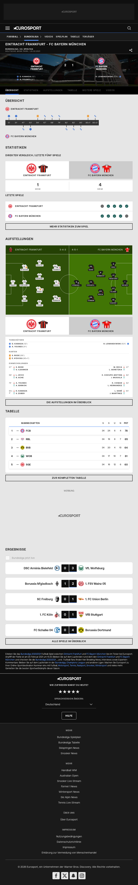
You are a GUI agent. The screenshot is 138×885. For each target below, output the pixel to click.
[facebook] (56, 875)
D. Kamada (25, 77)
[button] (7, 28)
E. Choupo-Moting (112, 375)
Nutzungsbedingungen (69, 836)
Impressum (69, 847)
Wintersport (101, 665)
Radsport (81, 665)
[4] (73, 691)
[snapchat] (73, 875)
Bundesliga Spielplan (69, 737)
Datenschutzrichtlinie (69, 841)
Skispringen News (69, 747)
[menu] (129, 28)
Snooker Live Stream (69, 781)
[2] (65, 691)
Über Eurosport (69, 819)
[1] (60, 691)
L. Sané (118, 391)
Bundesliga (60, 662)
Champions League (75, 662)
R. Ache (20, 378)
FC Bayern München (110, 249)
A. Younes (25, 79)
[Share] (131, 50)
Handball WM (69, 770)
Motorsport (63, 665)
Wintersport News (69, 791)
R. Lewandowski (104, 77)
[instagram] (82, 875)
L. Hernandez (115, 385)
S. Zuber (20, 393)
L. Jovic (20, 375)
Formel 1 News (69, 786)
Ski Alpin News (69, 797)
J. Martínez (116, 393)
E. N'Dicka (17, 358)
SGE (28, 464)
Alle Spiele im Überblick (69, 641)
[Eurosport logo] (27, 28)
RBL (28, 439)
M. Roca (118, 367)
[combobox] (69, 704)
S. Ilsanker (22, 370)
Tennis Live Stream (69, 802)
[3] (69, 691)
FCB (28, 430)
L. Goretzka (115, 370)
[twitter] (64, 875)
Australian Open (69, 775)
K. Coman (117, 383)
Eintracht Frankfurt (28, 249)
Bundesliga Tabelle (69, 742)
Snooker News (69, 753)
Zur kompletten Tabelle (69, 477)
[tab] (12, 90)
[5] (77, 691)
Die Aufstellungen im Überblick (69, 402)
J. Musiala (116, 378)
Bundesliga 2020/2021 (31, 654)
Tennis (73, 665)
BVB (28, 447)
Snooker (90, 665)
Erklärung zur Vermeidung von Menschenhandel (69, 852)
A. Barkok (21, 385)
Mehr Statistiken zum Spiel (69, 226)
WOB (29, 456)
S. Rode (16, 355)
